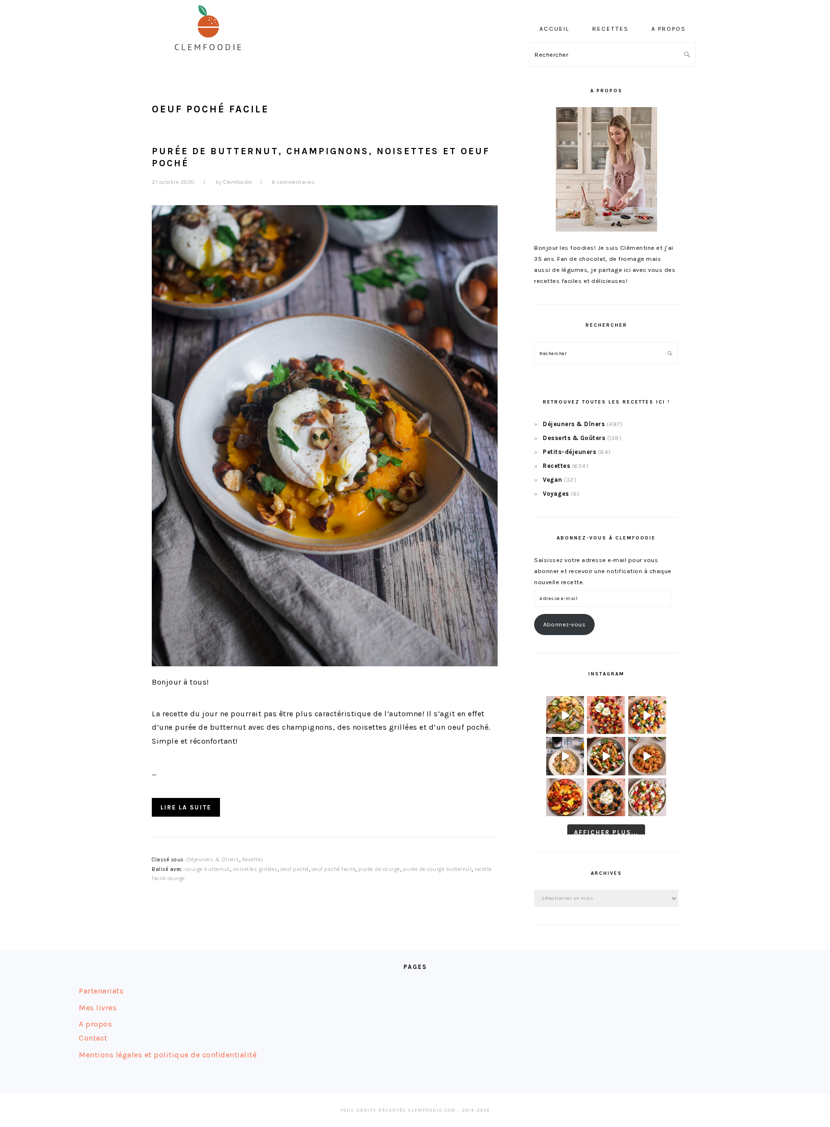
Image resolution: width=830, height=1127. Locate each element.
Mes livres (98, 1007)
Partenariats (101, 990)
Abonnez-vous (564, 624)
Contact (93, 1037)
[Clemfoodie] (211, 57)
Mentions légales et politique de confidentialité (167, 1054)
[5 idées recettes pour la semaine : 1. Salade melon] (606, 715)
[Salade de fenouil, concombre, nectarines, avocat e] (565, 715)
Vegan (552, 479)
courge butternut (207, 869)
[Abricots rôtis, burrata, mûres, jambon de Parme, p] (606, 797)
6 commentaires (293, 182)
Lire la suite (185, 807)
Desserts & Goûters (574, 437)
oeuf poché (295, 869)
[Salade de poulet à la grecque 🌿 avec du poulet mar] (606, 756)
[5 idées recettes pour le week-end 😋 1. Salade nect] (565, 797)
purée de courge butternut (437, 869)
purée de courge (379, 869)
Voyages (556, 493)
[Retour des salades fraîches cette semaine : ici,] (647, 715)
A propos (95, 1024)
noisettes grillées (255, 869)
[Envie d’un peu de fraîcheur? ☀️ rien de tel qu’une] (647, 797)
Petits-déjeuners (569, 451)
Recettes (253, 860)
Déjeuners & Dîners (213, 860)
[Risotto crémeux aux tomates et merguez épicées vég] (647, 756)
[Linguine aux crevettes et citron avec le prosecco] (565, 756)
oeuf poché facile (334, 869)
